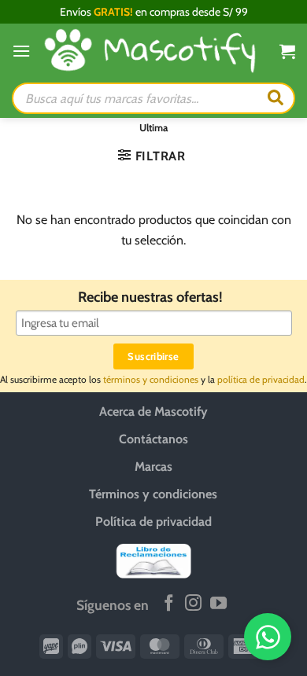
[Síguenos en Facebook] (169, 604)
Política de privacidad (153, 521)
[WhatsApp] (267, 636)
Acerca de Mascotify (153, 411)
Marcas (153, 466)
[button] (21, 50)
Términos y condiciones (153, 494)
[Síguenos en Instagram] (193, 604)
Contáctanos (153, 439)
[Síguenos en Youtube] (218, 604)
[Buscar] (275, 98)
